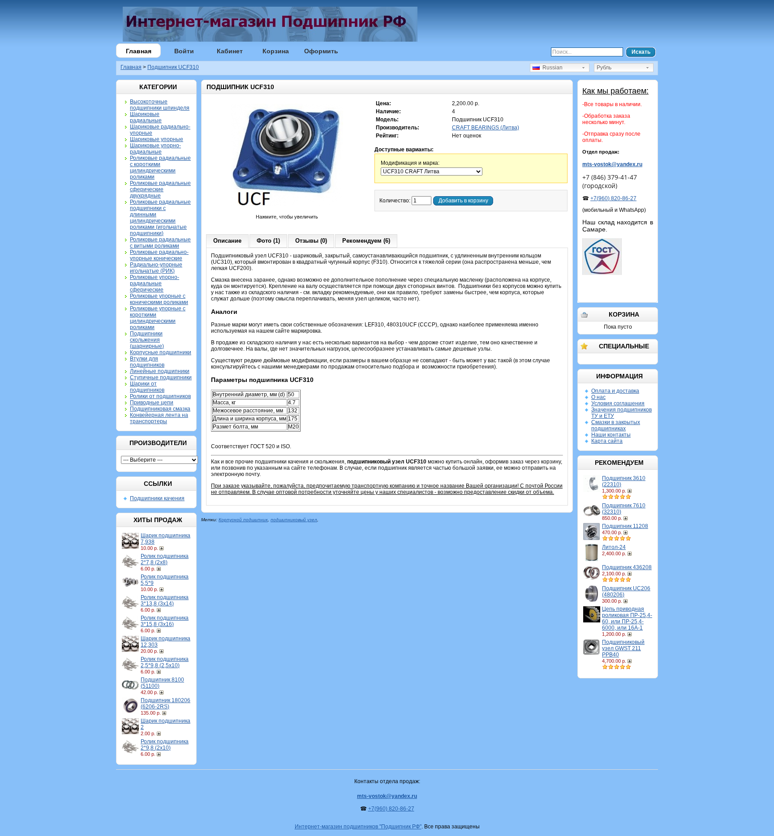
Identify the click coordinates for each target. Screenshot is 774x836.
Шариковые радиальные (146, 117)
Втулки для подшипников (147, 362)
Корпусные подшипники (160, 352)
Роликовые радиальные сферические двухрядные (160, 189)
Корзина (275, 51)
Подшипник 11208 (625, 526)
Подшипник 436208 (627, 567)
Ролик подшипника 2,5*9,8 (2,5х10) (165, 662)
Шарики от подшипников (147, 387)
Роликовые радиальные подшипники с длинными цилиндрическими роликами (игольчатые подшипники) (160, 217)
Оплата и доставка (615, 391)
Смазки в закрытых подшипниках (615, 425)
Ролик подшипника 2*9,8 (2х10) (165, 744)
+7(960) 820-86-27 (613, 198)
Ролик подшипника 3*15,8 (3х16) (165, 621)
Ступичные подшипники (161, 377)
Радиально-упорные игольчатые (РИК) (156, 268)
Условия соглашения (618, 403)
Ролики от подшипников (160, 396)
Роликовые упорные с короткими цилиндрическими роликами (157, 317)
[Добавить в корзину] (162, 548)
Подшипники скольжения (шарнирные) (147, 339)
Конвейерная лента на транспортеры (159, 418)
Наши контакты (611, 435)
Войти (184, 51)
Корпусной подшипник (243, 519)
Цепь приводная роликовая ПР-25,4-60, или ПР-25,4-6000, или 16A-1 (627, 618)
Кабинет (230, 51)
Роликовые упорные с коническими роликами (159, 299)
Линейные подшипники (159, 371)
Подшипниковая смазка (160, 409)
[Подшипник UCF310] (287, 210)
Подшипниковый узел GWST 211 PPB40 (623, 648)
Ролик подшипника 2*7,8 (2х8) (165, 559)
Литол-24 (614, 547)
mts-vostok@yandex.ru (612, 164)
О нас (598, 397)
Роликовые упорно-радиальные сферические (154, 283)
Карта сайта (607, 441)
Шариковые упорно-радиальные (155, 148)
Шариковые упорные (156, 139)
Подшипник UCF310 (173, 67)
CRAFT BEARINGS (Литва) (485, 127)
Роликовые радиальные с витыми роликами (160, 242)
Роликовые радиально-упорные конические (159, 255)
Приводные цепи (151, 402)
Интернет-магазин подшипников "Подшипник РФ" (358, 826)
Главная (138, 51)
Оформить (321, 51)
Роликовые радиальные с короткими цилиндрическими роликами (160, 167)
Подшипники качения (157, 498)
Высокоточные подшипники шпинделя (159, 105)
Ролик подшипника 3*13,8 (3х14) (165, 600)
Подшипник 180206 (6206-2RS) (165, 703)
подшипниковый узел (294, 519)
